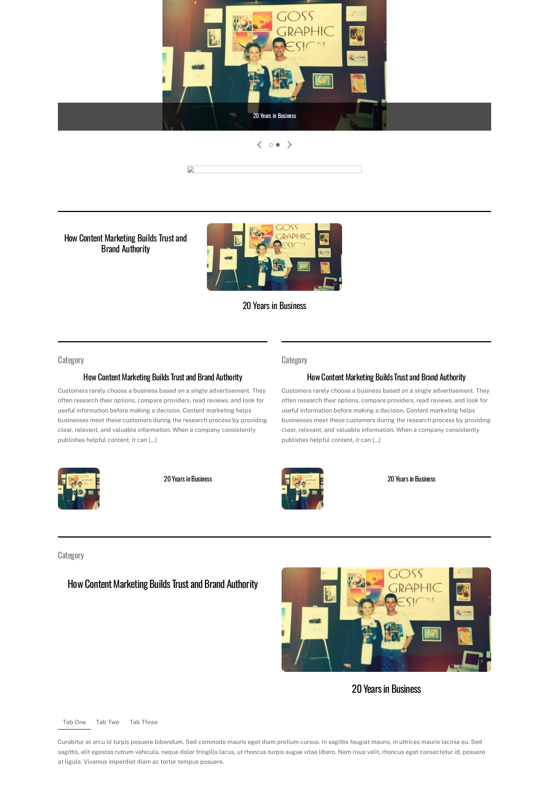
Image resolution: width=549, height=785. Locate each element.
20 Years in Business (274, 115)
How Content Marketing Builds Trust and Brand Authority (125, 243)
